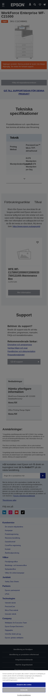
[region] (24, 684)
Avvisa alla (23, 690)
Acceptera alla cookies (24, 684)
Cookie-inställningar (24, 695)
